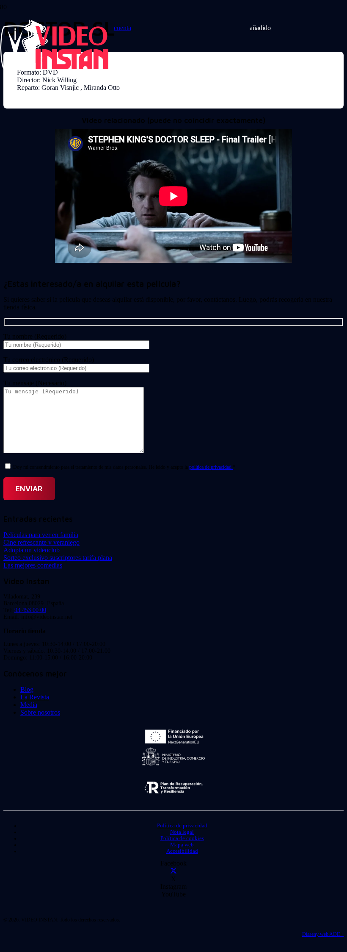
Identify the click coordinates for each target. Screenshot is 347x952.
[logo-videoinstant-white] (54, 68)
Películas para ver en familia (40, 534)
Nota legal (182, 832)
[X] (173, 871)
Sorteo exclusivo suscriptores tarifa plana (57, 557)
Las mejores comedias (32, 565)
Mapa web (182, 845)
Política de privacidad (182, 826)
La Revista (34, 697)
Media (28, 704)
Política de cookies (182, 838)
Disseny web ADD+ (323, 934)
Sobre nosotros (40, 712)
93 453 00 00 (30, 610)
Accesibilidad (182, 851)
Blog (26, 689)
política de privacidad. (211, 467)
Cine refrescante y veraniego (41, 542)
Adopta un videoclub (31, 550)
